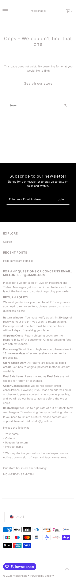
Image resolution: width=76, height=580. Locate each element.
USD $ (20, 516)
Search (7, 241)
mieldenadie (38, 10)
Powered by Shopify (42, 575)
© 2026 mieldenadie (15, 575)
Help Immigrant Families (18, 260)
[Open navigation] (11, 10)
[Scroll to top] (67, 569)
